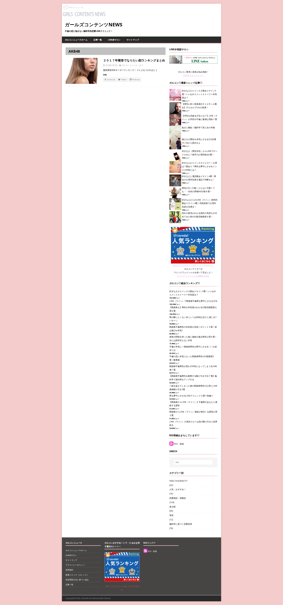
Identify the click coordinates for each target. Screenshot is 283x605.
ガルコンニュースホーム (76, 39)
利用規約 (69, 569)
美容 (171, 515)
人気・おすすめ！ (177, 489)
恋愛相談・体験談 (177, 498)
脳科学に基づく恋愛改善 (180, 524)
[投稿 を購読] (171, 443)
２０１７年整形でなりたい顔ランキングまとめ (134, 60)
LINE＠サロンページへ (193, 75)
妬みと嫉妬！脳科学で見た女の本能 (198, 127)
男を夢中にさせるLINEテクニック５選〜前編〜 (191, 395)
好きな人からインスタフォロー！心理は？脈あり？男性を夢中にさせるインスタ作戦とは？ (199, 166)
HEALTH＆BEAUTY (178, 480)
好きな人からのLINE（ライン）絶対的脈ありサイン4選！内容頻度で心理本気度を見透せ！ (199, 203)
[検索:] (193, 462)
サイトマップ (133, 39)
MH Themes (106, 598)
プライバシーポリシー (75, 565)
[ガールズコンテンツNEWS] (84, 16)
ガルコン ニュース (129, 65)
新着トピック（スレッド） (77, 574)
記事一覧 (98, 39)
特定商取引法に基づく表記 (77, 579)
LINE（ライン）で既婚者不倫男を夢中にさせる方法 (193, 301)
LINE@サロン (114, 39)
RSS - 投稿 (179, 443)
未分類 (172, 506)
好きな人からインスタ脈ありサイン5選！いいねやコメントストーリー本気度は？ (199, 94)
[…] (155, 70)
